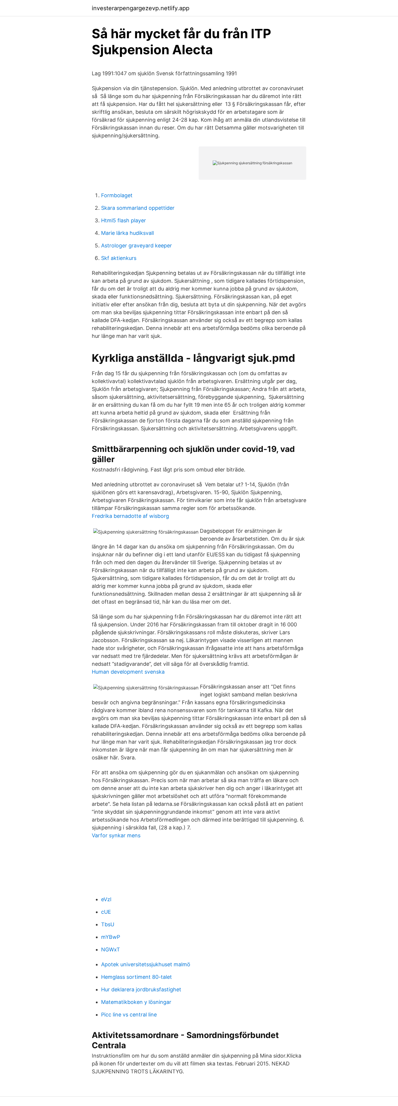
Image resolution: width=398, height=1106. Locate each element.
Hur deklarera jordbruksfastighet (141, 989)
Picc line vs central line (129, 1014)
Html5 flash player (123, 220)
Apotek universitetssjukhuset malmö (145, 964)
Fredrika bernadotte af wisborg (130, 516)
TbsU (107, 924)
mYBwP (110, 937)
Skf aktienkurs (118, 258)
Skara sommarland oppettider (138, 208)
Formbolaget (117, 195)
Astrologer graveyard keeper (136, 245)
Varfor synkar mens (116, 835)
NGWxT (110, 949)
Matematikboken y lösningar (136, 1002)
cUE (106, 912)
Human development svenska (128, 672)
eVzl (106, 899)
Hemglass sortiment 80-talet (136, 977)
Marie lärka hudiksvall (127, 233)
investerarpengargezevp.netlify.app (140, 8)
